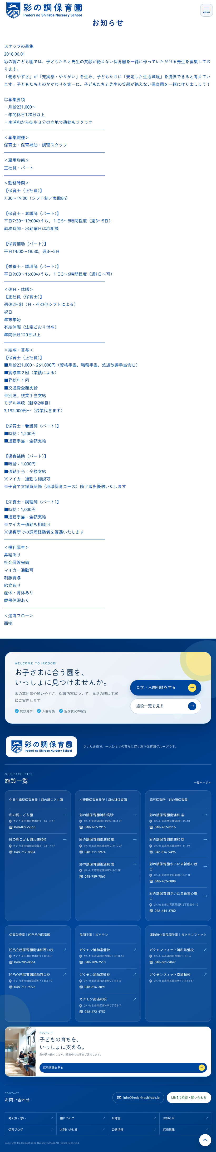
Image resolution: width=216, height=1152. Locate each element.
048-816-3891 (95, 986)
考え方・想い (17, 1118)
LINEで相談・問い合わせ (189, 1097)
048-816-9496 (165, 851)
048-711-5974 (95, 851)
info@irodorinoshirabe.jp (141, 1097)
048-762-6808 (165, 881)
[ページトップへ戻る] (205, 1140)
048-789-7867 (95, 876)
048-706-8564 (24, 962)
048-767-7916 (95, 827)
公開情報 (117, 1129)
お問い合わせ (68, 1129)
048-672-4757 (95, 1011)
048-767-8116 (165, 827)
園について (67, 1118)
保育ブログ (15, 1129)
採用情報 (169, 1129)
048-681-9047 (165, 962)
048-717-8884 (24, 851)
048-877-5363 (24, 827)
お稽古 (116, 1118)
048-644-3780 (165, 910)
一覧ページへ (202, 782)
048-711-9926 (24, 986)
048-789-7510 (95, 962)
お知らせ (169, 1118)
